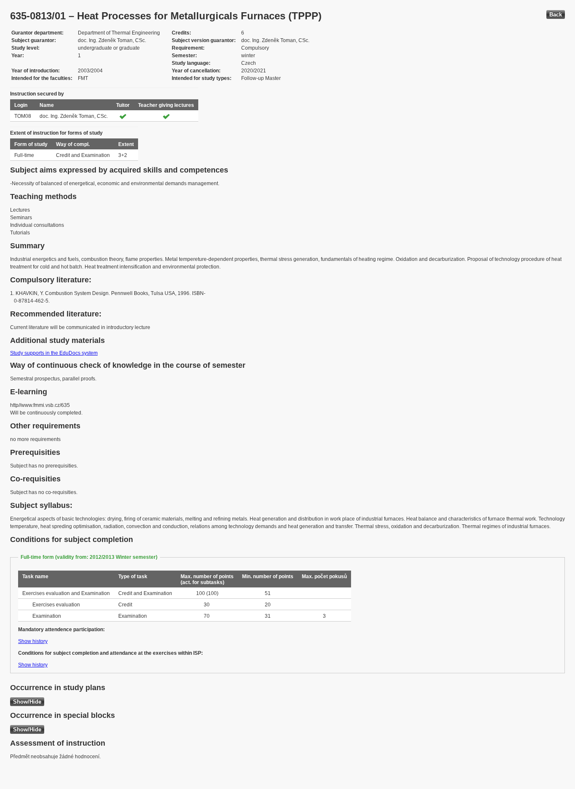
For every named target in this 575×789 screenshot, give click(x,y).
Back (555, 14)
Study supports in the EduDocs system (54, 353)
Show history (33, 641)
